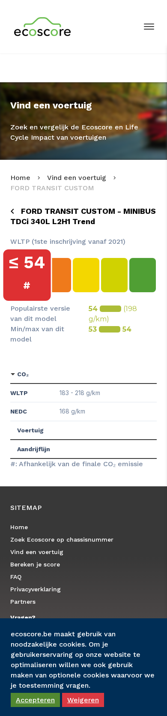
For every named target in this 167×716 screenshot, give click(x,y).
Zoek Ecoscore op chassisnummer (61, 539)
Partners (23, 601)
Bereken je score (35, 564)
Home (20, 178)
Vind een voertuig (76, 178)
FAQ (15, 576)
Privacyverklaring (35, 589)
